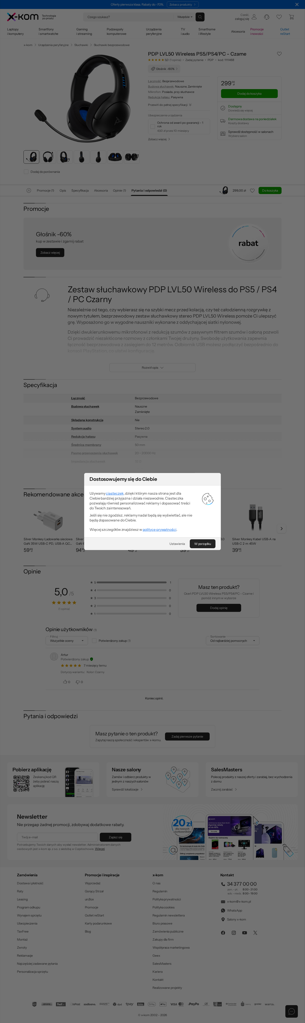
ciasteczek (114, 493)
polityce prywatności (159, 529)
